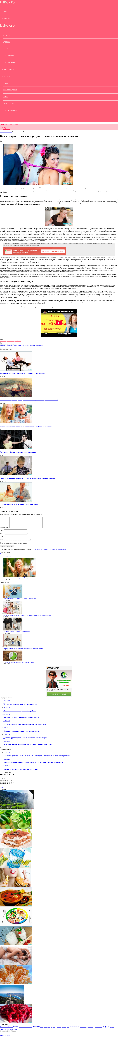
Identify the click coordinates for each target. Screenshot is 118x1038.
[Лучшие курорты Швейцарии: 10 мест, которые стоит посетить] (17, 808)
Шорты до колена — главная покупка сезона (16, 631)
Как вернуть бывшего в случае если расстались (18, 452)
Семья (5, 97)
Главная (2, 132)
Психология (10, 55)
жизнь (10, 341)
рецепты (112, 1027)
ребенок (18, 341)
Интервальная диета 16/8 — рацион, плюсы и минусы (19, 662)
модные (53, 1027)
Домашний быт (9, 103)
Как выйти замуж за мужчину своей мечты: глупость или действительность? (29, 400)
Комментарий (4, 527)
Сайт (1, 536)
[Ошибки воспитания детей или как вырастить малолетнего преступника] (16, 475)
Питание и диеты (10, 90)
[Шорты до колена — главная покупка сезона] (12, 630)
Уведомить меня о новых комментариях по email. (16, 540)
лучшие (36, 1026)
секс (5, 1029)
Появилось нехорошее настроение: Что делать (17, 578)
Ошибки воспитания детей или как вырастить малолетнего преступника (27, 478)
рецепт (105, 1026)
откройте (64, 1027)
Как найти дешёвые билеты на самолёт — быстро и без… (20, 598)
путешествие (83, 1027)
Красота (6, 76)
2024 (1, 1027)
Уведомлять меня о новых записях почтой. (14, 543)
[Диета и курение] (15, 886)
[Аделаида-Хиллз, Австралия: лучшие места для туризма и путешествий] (12, 1003)
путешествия (98, 1027)
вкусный (6, 1027)
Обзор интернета (12, 110)
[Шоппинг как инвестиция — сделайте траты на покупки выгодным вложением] (12, 613)
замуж (14, 341)
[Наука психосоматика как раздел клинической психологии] (16, 370)
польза (68, 1027)
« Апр (2, 787)
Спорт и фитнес (11, 62)
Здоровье (6, 42)
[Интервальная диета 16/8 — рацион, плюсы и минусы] (12, 661)
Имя (2, 530)
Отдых (5, 83)
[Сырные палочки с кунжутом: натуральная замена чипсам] (16, 984)
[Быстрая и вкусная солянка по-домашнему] (16, 906)
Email (2, 533)
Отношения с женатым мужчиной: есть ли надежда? (19, 504)
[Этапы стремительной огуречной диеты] (16, 828)
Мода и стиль (8, 69)
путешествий (90, 1027)
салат (2, 1029)
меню (41, 1027)
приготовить (75, 1027)
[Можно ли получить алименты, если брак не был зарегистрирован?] (12, 646)
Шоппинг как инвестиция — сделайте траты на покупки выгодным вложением (27, 615)
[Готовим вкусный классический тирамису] (16, 847)
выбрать (11, 1027)
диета (16, 1026)
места (45, 1027)
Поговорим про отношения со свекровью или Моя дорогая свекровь (26, 426)
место (49, 1027)
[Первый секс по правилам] (16, 964)
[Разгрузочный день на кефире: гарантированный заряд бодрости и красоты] (16, 945)
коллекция (29, 1027)
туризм (9, 1029)
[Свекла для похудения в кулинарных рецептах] (16, 1022)
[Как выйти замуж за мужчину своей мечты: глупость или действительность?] (16, 396)
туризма (14, 1029)
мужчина (58, 1027)
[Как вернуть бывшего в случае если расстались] (16, 448)
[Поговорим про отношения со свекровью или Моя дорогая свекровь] (16, 422)
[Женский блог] (7, 3)
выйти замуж (4, 341)
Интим (9, 49)
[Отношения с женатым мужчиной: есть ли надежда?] (16, 501)
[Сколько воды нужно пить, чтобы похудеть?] (15, 867)
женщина (22, 1027)
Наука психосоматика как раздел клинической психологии (22, 373)
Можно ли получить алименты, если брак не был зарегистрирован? (23, 648)
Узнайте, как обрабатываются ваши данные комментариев (49, 549)
